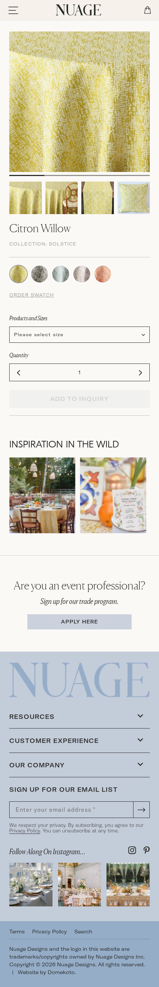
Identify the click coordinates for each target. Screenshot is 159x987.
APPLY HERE (79, 622)
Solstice (63, 244)
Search (83, 931)
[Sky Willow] (60, 273)
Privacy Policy (24, 830)
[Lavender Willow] (81, 273)
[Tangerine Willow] (103, 273)
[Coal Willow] (39, 273)
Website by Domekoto (46, 972)
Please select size (39, 334)
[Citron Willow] (18, 273)
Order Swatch (31, 295)
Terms (17, 931)
